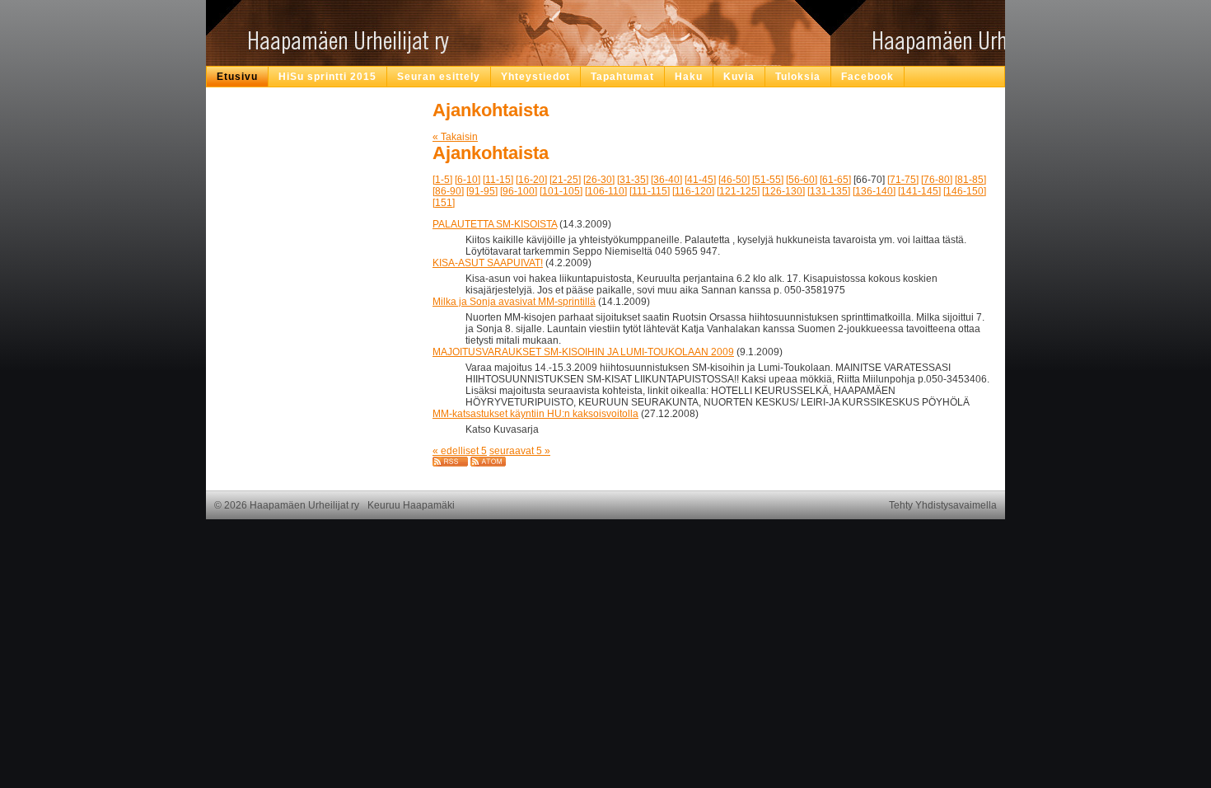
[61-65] (835, 179)
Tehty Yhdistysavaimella (943, 505)
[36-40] (666, 179)
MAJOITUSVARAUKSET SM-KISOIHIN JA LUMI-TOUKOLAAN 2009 (583, 352)
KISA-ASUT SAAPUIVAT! (487, 263)
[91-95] (482, 191)
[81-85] (970, 179)
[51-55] (767, 179)
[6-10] (467, 179)
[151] (443, 203)
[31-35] (632, 179)
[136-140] (874, 191)
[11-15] (498, 179)
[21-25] (565, 179)
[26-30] (599, 179)
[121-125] (738, 191)
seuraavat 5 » (519, 451)
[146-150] (964, 191)
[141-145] (919, 191)
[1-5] (442, 179)
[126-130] (783, 191)
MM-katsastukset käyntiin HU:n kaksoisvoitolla (535, 414)
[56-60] (801, 179)
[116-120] (693, 191)
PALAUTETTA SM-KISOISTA (494, 224)
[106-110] (606, 191)
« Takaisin (455, 137)
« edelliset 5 (459, 451)
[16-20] (531, 179)
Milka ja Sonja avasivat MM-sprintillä (514, 301)
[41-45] (700, 179)
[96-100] (518, 191)
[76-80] (936, 179)
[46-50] (734, 179)
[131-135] (828, 191)
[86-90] (448, 191)
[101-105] (561, 191)
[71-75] (903, 179)
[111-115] (649, 191)
